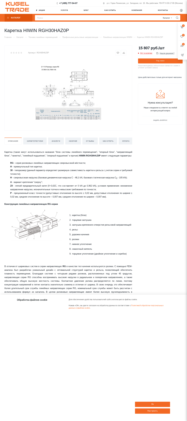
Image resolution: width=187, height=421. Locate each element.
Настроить (152, 411)
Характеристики (35, 141)
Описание (13, 141)
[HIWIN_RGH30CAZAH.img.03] (68, 92)
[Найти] (177, 17)
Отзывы (90, 141)
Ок (152, 404)
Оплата (125, 141)
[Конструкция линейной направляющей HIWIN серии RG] (36, 224)
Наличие (73, 141)
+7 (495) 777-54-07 (68, 3)
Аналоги (56, 141)
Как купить (108, 141)
